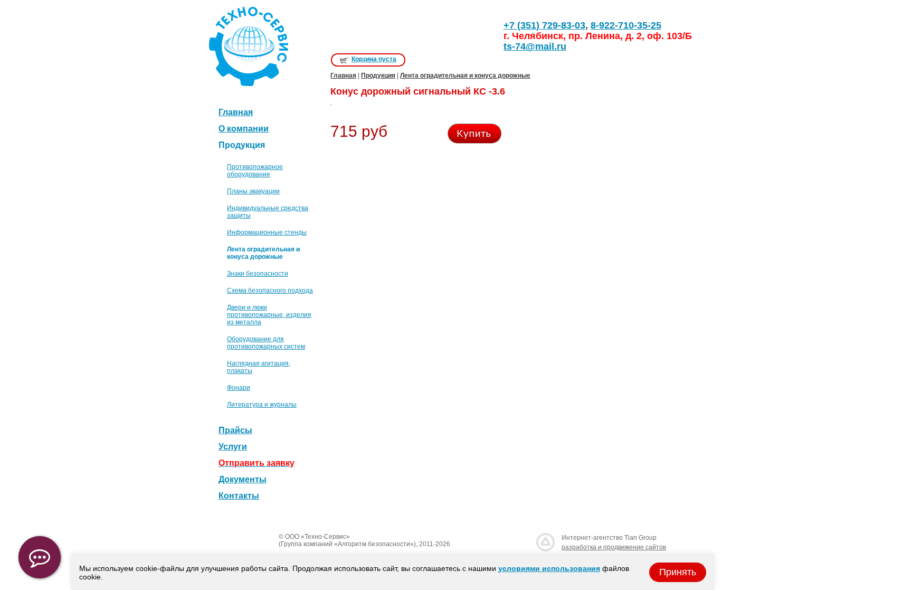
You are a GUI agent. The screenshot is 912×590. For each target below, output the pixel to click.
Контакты (238, 495)
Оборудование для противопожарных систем (266, 342)
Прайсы (235, 430)
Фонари (238, 387)
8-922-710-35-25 (626, 25)
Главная (235, 112)
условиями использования (549, 568)
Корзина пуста (374, 59)
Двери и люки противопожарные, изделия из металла (269, 315)
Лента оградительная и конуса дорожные (465, 75)
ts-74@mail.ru (535, 46)
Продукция (378, 75)
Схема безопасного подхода (270, 290)
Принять (677, 572)
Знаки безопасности (257, 273)
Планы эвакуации (253, 191)
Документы (242, 479)
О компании (243, 128)
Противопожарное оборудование (255, 170)
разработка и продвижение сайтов (614, 547)
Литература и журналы (262, 404)
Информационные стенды (267, 232)
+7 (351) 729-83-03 (544, 25)
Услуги (232, 446)
